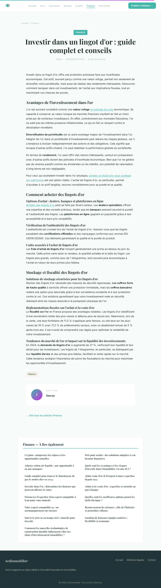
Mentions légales (135, 560)
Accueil (32, 5)
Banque (68, 5)
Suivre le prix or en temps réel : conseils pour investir (50, 519)
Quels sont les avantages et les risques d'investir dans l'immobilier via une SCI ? (108, 467)
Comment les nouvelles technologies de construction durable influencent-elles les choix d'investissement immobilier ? (48, 531)
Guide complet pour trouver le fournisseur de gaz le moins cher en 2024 (50, 477)
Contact (152, 560)
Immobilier (104, 5)
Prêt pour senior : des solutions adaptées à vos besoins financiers (110, 457)
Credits (79, 5)
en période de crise (101, 109)
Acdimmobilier (16, 561)
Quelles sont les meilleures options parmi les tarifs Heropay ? (110, 498)
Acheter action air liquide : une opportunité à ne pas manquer (49, 467)
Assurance (54, 5)
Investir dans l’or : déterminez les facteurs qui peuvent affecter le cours (50, 488)
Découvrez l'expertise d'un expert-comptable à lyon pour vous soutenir (50, 498)
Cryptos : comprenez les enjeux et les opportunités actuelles (45, 457)
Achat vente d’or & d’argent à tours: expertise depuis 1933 (110, 477)
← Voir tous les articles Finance (44, 415)
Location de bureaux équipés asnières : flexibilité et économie (106, 519)
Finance (91, 5)
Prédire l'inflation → (142, 5)
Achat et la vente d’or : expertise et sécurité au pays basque (110, 488)
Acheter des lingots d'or (40, 205)
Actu (42, 5)
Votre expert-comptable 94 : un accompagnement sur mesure (42, 509)
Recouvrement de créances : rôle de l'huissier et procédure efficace (110, 509)
